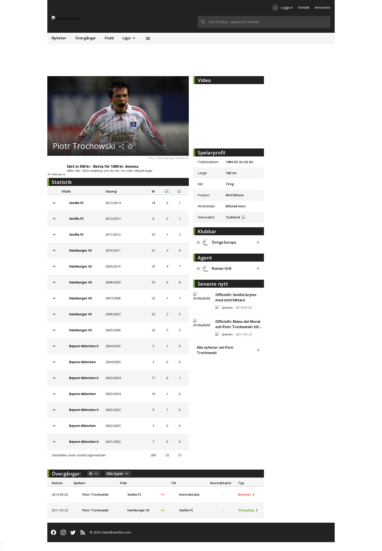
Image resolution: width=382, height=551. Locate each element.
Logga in (287, 7)
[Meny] (148, 38)
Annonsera (322, 7)
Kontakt (303, 7)
